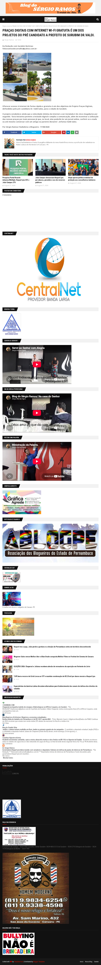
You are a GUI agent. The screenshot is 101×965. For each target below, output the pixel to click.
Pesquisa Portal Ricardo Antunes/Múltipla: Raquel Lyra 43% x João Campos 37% (15, 180)
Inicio (81, 962)
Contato (96, 962)
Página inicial (6, 26)
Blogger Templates (39, 962)
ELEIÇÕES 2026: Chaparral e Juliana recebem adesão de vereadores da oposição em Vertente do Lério (52, 666)
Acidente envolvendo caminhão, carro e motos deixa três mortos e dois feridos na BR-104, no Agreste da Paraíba (42, 740)
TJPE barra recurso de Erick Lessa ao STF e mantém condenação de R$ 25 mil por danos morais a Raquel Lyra (54, 676)
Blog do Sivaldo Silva (9, 727)
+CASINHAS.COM (8, 705)
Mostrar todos (8, 758)
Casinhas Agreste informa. (11, 738)
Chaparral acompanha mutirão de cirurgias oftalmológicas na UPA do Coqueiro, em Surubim (34, 707)
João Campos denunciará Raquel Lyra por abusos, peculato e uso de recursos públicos (50, 180)
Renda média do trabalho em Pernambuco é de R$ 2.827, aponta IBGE (26, 719)
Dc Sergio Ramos (8, 748)
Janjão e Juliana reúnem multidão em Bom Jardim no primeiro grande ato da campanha (33, 729)
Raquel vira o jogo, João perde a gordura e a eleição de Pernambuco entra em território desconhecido (52, 647)
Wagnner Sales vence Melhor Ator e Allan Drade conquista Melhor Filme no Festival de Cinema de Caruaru (54, 657)
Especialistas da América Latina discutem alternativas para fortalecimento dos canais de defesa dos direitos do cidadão (55, 687)
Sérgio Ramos (9, 40)
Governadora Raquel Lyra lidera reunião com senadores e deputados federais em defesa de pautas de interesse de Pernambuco (47, 750)
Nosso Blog (88, 962)
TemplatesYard (18, 962)
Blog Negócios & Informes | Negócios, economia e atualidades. (24, 717)
